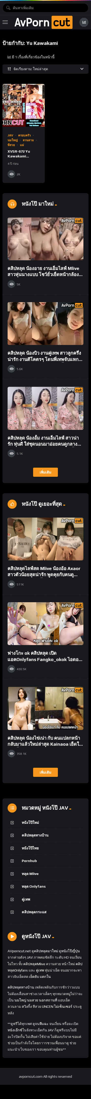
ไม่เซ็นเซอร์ (63, 1006)
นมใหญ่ (13, 140)
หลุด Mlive (30, 874)
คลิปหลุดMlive (34, 964)
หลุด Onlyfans (34, 886)
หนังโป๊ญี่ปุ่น (70, 951)
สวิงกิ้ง (26, 1006)
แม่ (22, 145)
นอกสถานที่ (48, 1000)
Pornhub (29, 861)
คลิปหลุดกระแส (34, 912)
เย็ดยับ (34, 977)
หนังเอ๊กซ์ (15, 1030)
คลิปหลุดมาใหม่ (46, 951)
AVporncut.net (19, 951)
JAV (10, 135)
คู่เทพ (26, 899)
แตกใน (45, 977)
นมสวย (32, 1000)
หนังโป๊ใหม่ (30, 822)
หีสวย (11, 145)
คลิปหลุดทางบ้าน (35, 835)
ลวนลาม (28, 140)
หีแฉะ (44, 1024)
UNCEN (47, 1006)
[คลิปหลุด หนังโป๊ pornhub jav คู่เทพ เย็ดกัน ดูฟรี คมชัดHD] (43, 22)
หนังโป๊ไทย (30, 848)
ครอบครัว (24, 135)
